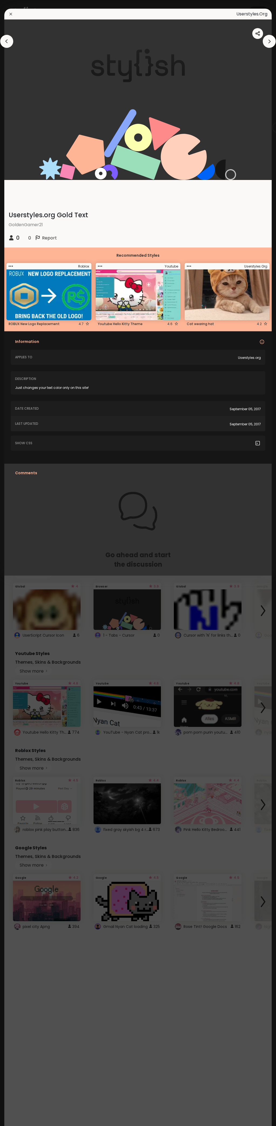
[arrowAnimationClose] (6, 41)
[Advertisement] (21, 563)
